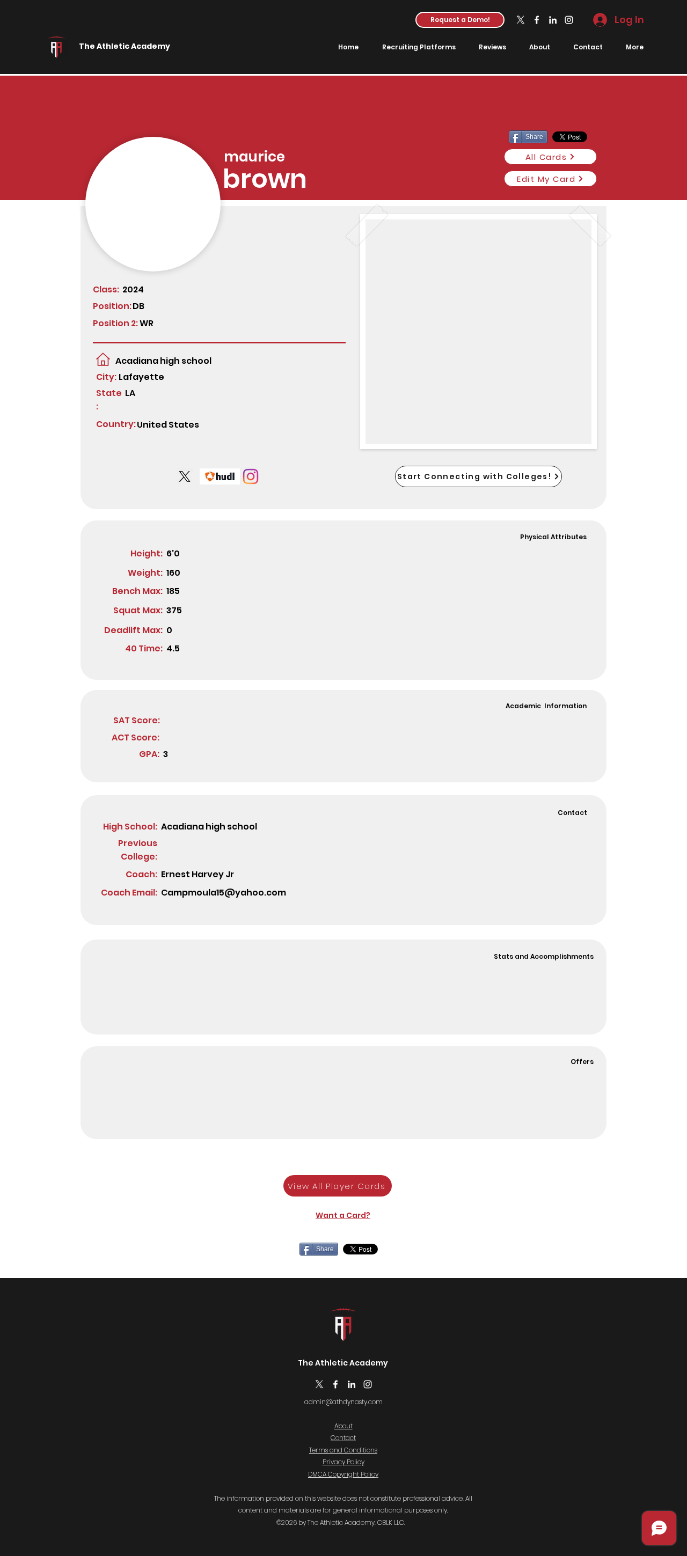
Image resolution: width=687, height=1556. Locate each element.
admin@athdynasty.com (343, 1401)
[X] (520, 19)
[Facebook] (536, 19)
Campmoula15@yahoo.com (223, 892)
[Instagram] (569, 19)
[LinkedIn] (552, 19)
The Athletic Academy (124, 46)
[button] (460, 20)
